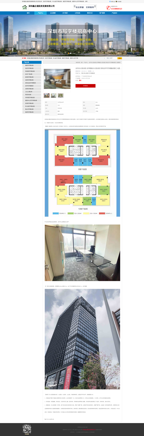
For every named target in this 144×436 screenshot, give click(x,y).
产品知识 (114, 13)
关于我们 (65, 13)
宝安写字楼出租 (29, 68)
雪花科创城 (28, 94)
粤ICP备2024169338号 (77, 429)
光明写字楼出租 (29, 88)
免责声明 (83, 432)
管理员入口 (87, 432)
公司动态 (77, 13)
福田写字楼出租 (29, 65)
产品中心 (40, 13)
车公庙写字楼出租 (30, 106)
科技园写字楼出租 (30, 71)
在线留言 (85, 85)
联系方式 (89, 13)
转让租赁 (86, 73)
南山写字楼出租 (29, 109)
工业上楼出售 (28, 91)
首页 (28, 13)
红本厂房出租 (28, 74)
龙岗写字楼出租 (29, 80)
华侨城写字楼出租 (30, 97)
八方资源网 (78, 432)
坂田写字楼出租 (29, 112)
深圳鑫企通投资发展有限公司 (89, 429)
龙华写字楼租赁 (29, 85)
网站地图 (92, 432)
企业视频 (53, 13)
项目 (82, 73)
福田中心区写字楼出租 (31, 100)
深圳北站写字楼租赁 (30, 83)
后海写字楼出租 (29, 103)
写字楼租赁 (92, 73)
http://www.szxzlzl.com (49, 419)
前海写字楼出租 (29, 77)
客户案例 (102, 13)
